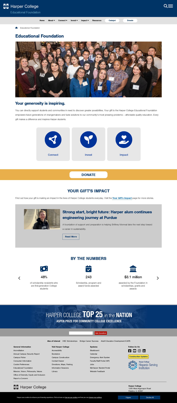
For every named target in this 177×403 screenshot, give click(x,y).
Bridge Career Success (89, 341)
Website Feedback (97, 371)
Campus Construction (60, 357)
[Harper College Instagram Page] (139, 351)
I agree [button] (128, 397)
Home (42, 20)
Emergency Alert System (100, 357)
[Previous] (19, 278)
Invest (73, 20)
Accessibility (57, 350)
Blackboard (94, 350)
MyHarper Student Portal (100, 368)
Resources (96, 20)
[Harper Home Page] (29, 387)
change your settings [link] (95, 397)
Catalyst (112, 20)
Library (55, 371)
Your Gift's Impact (122, 198)
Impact (84, 20)
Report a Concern (20, 378)
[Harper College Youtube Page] (134, 351)
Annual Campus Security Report (26, 354)
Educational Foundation (25, 12)
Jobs (92, 364)
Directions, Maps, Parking (62, 364)
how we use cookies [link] (71, 397)
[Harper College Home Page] (16, 28)
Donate (130, 20)
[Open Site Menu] (168, 6)
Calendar (93, 354)
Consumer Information (22, 361)
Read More (71, 236)
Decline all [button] (150, 397)
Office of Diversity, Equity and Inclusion (29, 375)
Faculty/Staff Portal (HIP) (100, 361)
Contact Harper (58, 361)
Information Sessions (60, 368)
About (51, 20)
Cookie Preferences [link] (21, 364)
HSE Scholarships (69, 341)
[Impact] (124, 144)
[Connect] (53, 144)
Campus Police (19, 357)
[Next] (157, 278)
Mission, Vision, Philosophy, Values (27, 371)
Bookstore (56, 354)
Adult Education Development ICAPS (115, 341)
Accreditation (18, 350)
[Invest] (88, 144)
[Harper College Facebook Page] (129, 351)
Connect (62, 20)
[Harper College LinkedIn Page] (144, 351)
